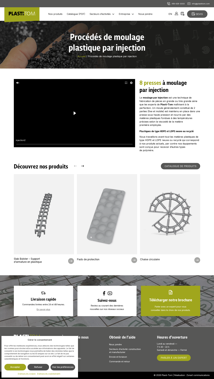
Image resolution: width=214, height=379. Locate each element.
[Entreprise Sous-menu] (133, 14)
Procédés (67, 353)
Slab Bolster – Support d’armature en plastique (28, 260)
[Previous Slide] (75, 166)
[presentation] (44, 219)
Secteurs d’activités (100, 14)
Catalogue (67, 349)
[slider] (74, 144)
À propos (66, 344)
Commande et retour (119, 361)
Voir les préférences (63, 367)
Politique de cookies (27, 374)
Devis (199, 14)
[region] (74, 113)
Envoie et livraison (118, 357)
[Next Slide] (83, 166)
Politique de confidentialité (48, 374)
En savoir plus (43, 309)
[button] (17, 82)
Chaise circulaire (150, 259)
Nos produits (55, 14)
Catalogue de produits (180, 166)
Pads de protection (88, 259)
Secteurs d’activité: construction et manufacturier (125, 351)
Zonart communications (198, 375)
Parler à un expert (174, 357)
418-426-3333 (178, 4)
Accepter (15, 367)
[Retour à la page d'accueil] (21, 14)
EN (170, 14)
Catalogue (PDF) (76, 14)
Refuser (38, 367)
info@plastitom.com (201, 4)
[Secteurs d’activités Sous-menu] (113, 14)
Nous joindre (145, 14)
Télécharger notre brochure (170, 299)
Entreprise (124, 14)
